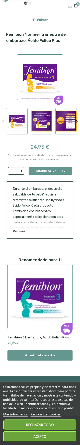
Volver (42, 20)
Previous (3, 121)
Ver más (19, 231)
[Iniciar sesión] (70, 6)
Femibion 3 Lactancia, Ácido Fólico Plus (38, 337)
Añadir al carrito (51, 170)
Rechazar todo (40, 424)
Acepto (40, 436)
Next (77, 121)
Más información (15, 414)
